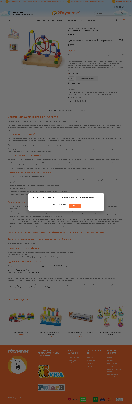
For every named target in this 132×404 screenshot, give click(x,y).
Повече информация (58, 205)
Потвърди (75, 206)
